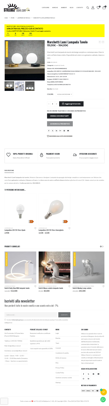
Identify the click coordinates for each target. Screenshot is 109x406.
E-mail (68, 130)
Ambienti (64, 8)
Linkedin (88, 379)
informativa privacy (17, 320)
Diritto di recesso (61, 358)
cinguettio (52, 130)
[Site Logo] (16, 7)
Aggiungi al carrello (73, 104)
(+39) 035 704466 (16, 341)
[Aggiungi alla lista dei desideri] (35, 228)
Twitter (88, 374)
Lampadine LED (8, 228)
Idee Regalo (42, 286)
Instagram (83, 379)
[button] (87, 7)
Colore (50, 94)
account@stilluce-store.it (19, 351)
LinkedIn (56, 130)
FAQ (57, 363)
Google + (60, 130)
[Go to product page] (20, 209)
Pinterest (64, 130)
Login (57, 333)
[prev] (99, 41)
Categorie (45, 8)
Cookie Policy (60, 373)
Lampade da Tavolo (59, 65)
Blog (71, 8)
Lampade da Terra (89, 286)
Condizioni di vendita (62, 353)
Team (57, 343)
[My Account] (93, 7)
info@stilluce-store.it (14, 346)
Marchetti (55, 89)
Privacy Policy (60, 368)
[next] (103, 41)
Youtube (98, 374)
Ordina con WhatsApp (59, 116)
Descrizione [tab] (9, 170)
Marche (55, 8)
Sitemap (58, 382)
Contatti (79, 8)
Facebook (48, 130)
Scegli (33, 197)
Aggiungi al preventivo (60, 124)
